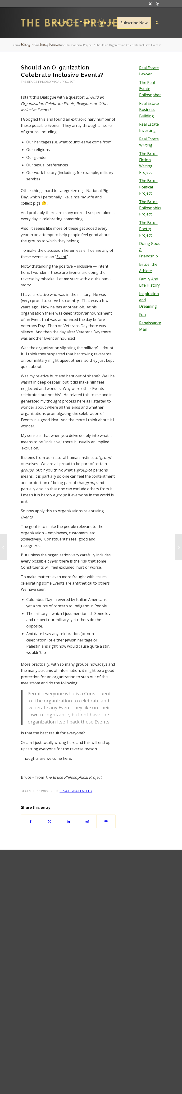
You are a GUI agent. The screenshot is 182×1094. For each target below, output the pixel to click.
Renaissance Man (150, 326)
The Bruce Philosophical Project (48, 81)
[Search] (157, 22)
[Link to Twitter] (150, 3)
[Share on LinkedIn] (68, 821)
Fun (142, 314)
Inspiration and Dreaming (149, 300)
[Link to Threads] (157, 3)
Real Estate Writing (149, 142)
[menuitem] (63, 22)
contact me (145, 868)
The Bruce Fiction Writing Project (148, 163)
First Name (66, 901)
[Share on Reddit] (87, 821)
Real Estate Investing (149, 127)
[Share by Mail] (106, 821)
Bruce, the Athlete (148, 267)
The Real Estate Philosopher (150, 89)
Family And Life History (149, 282)
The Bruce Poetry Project (148, 229)
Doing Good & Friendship (149, 250)
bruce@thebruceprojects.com (141, 890)
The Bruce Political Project (148, 187)
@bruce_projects (129, 906)
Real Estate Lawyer (149, 71)
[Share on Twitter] (49, 821)
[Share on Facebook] (30, 821)
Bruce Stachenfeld (75, 791)
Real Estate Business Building (149, 110)
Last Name (66, 922)
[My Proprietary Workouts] (3, 547)
